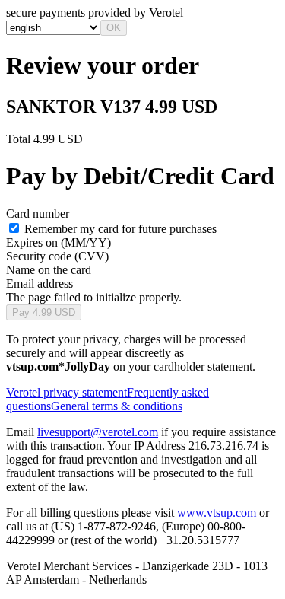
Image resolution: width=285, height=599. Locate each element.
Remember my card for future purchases (120, 228)
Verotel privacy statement (66, 392)
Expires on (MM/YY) (58, 242)
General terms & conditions (116, 406)
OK (113, 27)
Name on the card (48, 269)
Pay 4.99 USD (43, 312)
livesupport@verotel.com (97, 431)
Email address (39, 283)
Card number (37, 213)
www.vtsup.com (216, 512)
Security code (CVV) (57, 256)
